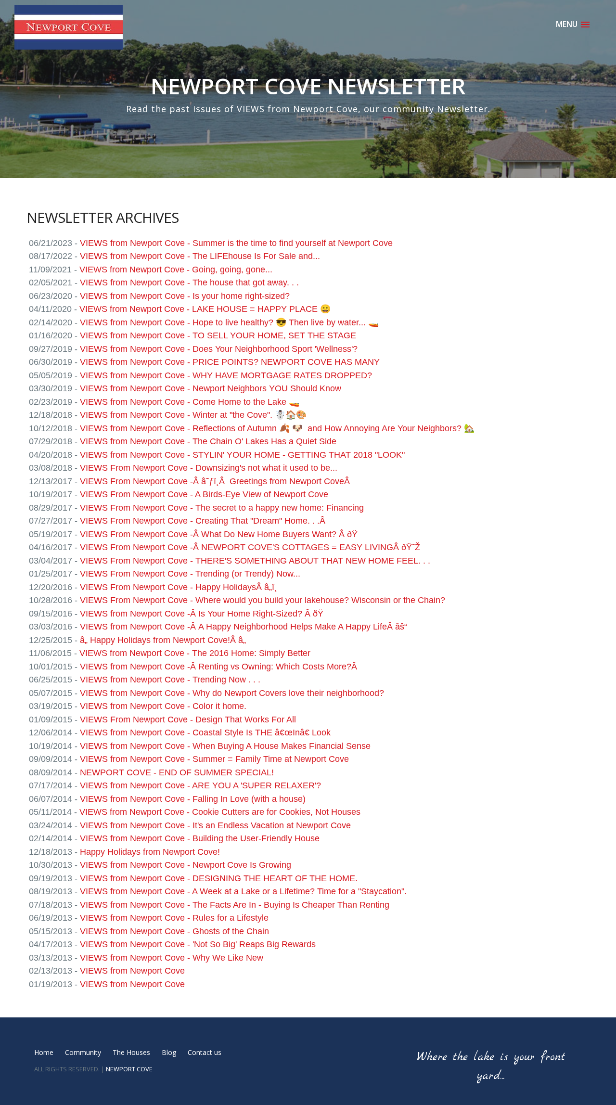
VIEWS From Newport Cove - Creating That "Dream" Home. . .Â (204, 521)
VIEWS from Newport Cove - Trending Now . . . (170, 679)
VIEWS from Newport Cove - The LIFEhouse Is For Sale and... (200, 256)
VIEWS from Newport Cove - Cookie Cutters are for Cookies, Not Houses (219, 812)
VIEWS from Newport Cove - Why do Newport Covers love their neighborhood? (232, 693)
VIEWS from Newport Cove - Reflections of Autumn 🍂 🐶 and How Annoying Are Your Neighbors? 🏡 (277, 428)
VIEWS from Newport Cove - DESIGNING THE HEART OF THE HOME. (219, 878)
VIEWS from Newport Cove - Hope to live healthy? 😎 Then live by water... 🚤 (229, 322)
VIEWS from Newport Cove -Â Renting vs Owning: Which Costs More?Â (219, 666)
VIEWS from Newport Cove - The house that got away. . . (189, 282)
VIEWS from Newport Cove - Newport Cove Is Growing (185, 865)
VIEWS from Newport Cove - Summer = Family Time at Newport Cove (214, 759)
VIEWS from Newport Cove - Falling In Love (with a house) (193, 799)
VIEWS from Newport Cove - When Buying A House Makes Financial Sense (225, 746)
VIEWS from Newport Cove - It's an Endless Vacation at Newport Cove (215, 825)
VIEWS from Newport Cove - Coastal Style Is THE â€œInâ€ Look (205, 732)
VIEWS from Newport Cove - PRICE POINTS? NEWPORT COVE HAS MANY (230, 362)
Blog (169, 1052)
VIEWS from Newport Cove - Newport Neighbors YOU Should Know (210, 388)
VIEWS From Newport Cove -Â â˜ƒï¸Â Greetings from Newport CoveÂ (216, 481)
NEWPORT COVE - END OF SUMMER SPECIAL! (177, 772)
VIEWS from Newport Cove (132, 971)
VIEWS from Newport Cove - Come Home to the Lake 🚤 (189, 402)
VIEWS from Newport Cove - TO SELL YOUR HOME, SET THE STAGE (218, 335)
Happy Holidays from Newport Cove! (150, 852)
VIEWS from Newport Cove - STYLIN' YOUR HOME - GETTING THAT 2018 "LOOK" (242, 455)
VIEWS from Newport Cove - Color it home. (163, 706)
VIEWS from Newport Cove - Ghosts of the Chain (174, 931)
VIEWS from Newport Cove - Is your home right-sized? (185, 296)
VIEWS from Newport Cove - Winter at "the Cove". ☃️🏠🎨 (193, 415)
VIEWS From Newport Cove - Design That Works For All (188, 719)
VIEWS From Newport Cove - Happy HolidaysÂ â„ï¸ (178, 587)
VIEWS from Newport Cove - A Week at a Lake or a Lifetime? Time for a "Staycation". (243, 891)
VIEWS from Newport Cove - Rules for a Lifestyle (174, 918)
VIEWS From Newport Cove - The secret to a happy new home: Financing (222, 508)
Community (83, 1052)
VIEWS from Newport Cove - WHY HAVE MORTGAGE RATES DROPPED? (226, 375)
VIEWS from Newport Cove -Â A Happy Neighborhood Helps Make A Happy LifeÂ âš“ (243, 626)
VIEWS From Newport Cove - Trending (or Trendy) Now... (190, 573)
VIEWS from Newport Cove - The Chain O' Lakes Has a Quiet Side (208, 441)
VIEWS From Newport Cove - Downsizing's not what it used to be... (208, 468)
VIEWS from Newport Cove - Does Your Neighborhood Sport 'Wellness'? (219, 349)
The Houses (131, 1052)
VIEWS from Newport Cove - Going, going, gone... (175, 269)
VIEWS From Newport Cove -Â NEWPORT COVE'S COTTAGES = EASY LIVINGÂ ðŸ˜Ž (250, 547)
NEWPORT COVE (129, 1069)
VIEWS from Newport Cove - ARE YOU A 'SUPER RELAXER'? (200, 785)
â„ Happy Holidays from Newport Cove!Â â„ (163, 640)
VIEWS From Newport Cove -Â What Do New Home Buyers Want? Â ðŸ (220, 534)
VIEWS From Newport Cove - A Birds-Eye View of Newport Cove (204, 494)
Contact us (204, 1052)
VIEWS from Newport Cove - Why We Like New (171, 958)
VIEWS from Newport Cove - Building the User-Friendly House (200, 838)
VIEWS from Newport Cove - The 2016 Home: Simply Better (194, 653)
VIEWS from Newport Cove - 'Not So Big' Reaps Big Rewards (198, 944)
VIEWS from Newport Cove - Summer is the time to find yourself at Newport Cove (236, 243)
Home (43, 1052)
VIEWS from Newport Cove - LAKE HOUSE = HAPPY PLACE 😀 (205, 309)
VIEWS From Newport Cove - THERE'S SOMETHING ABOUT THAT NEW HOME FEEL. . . (255, 560)
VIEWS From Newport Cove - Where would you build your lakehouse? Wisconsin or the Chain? (262, 600)
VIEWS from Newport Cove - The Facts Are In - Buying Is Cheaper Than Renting (234, 905)
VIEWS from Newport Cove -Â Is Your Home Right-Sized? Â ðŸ (203, 613)
